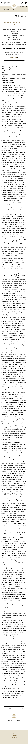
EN (11, 23)
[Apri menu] (26, 3)
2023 (7, 9)
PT (14, 25)
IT (19, 23)
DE (8, 23)
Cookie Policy (14, 737)
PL (22, 23)
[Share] (25, 16)
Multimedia (14, 57)
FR (17, 23)
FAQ (14, 733)
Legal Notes (14, 735)
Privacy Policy (14, 739)
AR (5, 23)
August (11, 9)
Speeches (3, 9)
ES (14, 23)
